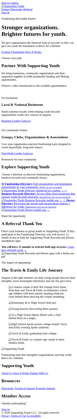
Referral (27, 9)
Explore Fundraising (13, 52)
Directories (16, 9)
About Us (7, 373)
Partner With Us (39, 373)
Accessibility (34, 415)
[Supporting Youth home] (12, 6)
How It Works (33, 52)
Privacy (5, 415)
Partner (5, 9)
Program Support (45, 388)
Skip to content (9, 2)
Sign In (5, 12)
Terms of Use (18, 415)
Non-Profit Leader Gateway (17, 153)
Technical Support (25, 388)
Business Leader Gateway (16, 120)
